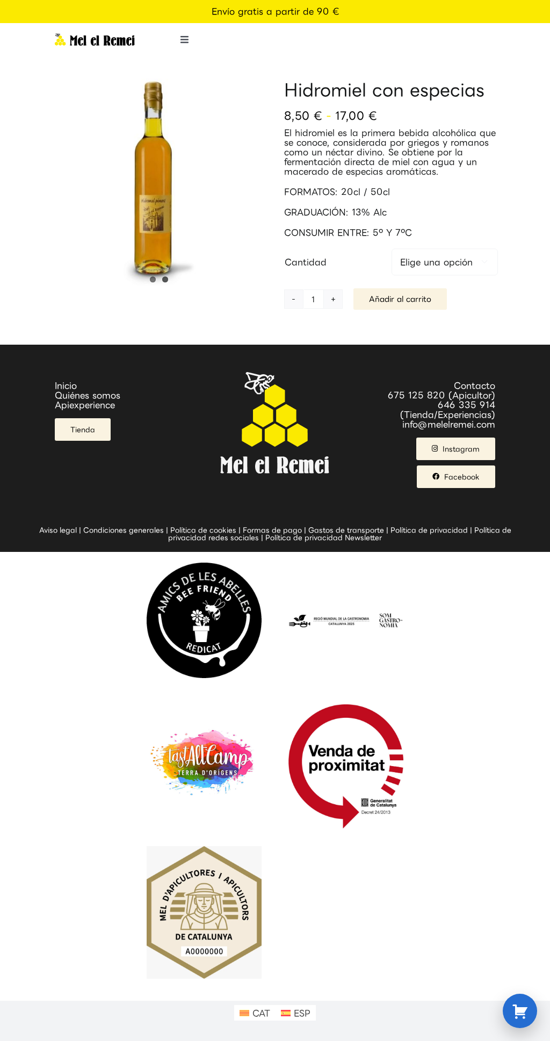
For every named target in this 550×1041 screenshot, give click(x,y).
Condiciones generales (123, 530)
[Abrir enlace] (520, 1011)
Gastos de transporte (346, 530)
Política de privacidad (429, 530)
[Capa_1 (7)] (95, 37)
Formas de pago (272, 530)
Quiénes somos (87, 395)
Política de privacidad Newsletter (323, 537)
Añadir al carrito (400, 299)
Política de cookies (203, 530)
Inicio (66, 385)
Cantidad (306, 262)
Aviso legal (58, 530)
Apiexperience (85, 405)
